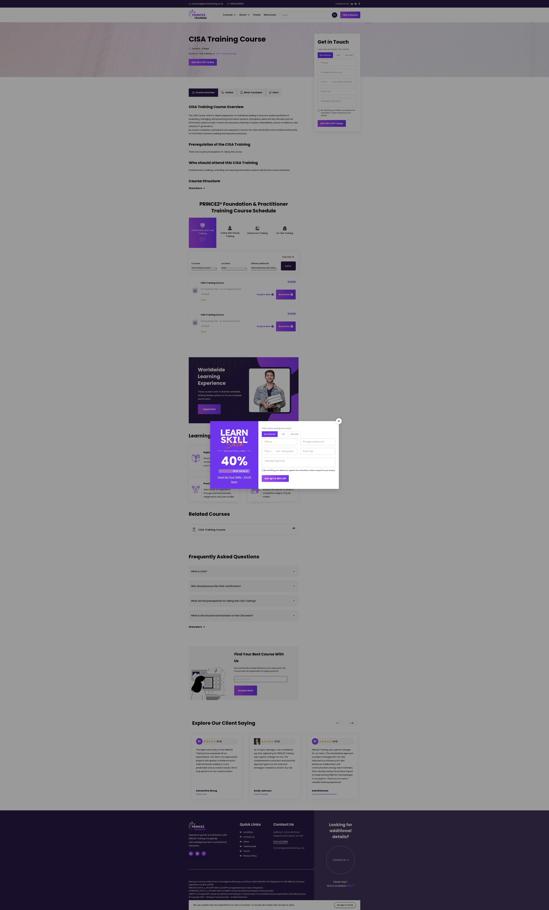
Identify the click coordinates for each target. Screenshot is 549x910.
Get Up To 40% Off (275, 478)
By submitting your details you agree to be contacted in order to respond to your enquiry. (299, 470)
